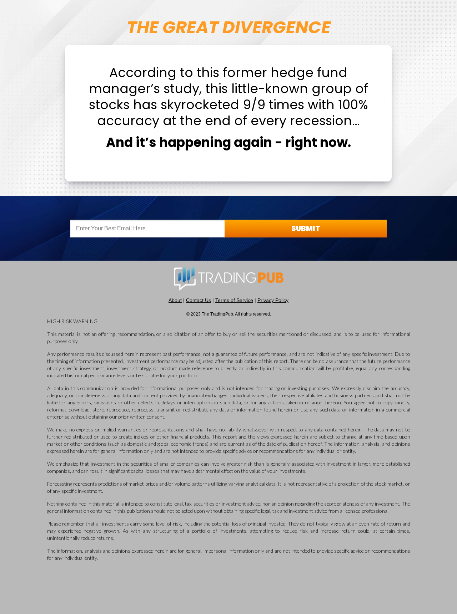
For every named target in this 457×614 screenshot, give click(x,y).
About (175, 300)
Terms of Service (234, 300)
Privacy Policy (272, 300)
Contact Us (198, 300)
